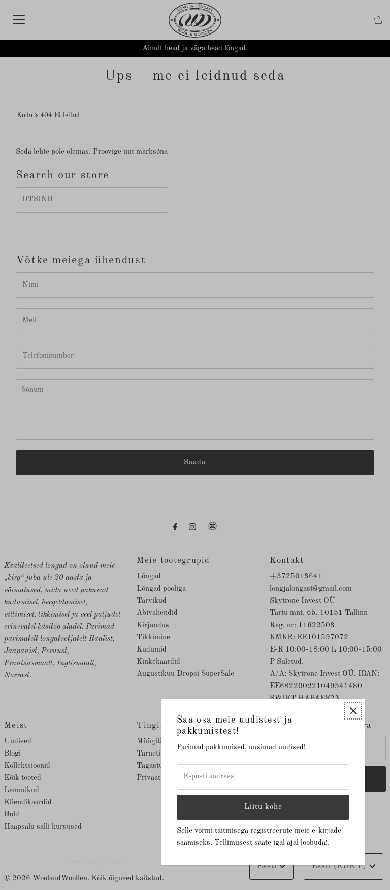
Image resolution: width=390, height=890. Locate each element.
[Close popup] (353, 711)
